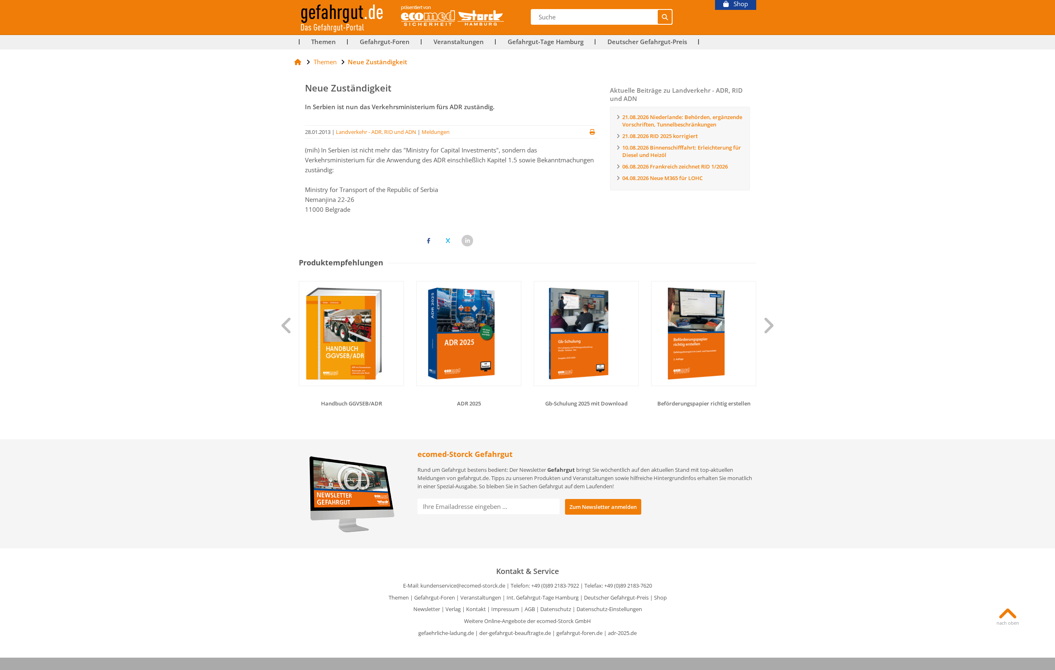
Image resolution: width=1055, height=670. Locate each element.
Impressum (505, 609)
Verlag (453, 609)
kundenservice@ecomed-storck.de (462, 585)
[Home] (298, 61)
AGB (530, 609)
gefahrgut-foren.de (579, 633)
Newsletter (426, 609)
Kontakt (476, 609)
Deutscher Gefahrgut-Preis (647, 42)
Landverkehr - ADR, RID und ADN (376, 132)
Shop (738, 4)
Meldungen (436, 132)
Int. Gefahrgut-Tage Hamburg (542, 597)
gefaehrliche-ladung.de (446, 633)
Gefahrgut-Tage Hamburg (546, 42)
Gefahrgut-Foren (385, 42)
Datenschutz (555, 609)
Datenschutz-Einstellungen (609, 609)
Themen (323, 42)
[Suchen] (665, 17)
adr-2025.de (622, 633)
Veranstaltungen (459, 42)
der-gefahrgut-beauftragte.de (515, 633)
